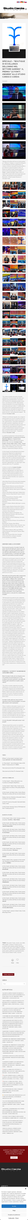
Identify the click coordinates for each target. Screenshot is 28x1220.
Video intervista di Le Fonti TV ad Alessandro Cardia (13, 768)
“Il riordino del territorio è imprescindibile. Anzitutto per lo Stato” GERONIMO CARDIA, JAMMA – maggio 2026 (14, 1040)
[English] (18, 2)
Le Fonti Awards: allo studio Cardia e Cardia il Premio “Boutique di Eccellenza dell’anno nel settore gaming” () (13, 831)
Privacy (17, 1218)
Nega (14, 1210)
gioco (11, 947)
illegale (23, 947)
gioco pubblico (17, 947)
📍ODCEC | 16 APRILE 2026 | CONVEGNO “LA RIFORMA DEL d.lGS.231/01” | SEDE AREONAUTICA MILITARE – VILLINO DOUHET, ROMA (13, 1071)
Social (7, 952)
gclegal (16, 946)
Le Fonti (4, 949)
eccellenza (5, 946)
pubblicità (12, 951)
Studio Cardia (13, 952)
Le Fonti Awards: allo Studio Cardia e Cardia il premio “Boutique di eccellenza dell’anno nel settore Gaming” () (13, 867)
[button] (25, 1188)
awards (17, 943)
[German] (22, 2)
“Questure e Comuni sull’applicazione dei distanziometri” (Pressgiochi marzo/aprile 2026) (13, 1057)
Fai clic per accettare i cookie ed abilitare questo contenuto (14, 92)
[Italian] (24, 2)
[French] (20, 2)
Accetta (14, 1206)
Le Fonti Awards (11, 949)
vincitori (19, 952)
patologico (22, 949)
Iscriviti (14, 1157)
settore (4, 952)
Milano (17, 949)
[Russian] (26, 2)
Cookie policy (11, 1218)
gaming (12, 946)
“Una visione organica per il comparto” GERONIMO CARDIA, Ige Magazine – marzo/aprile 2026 (12, 1090)
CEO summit (5, 944)
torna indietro (8, 974)
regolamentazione (19, 951)
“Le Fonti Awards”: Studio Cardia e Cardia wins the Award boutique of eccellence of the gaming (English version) (13, 787)
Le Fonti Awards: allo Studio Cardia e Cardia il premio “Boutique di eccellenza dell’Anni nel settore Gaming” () (13, 824)
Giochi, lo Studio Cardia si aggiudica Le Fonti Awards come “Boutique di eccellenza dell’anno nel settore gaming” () (13, 861)
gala (9, 946)
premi (3, 951)
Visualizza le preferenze (14, 1214)
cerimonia (11, 944)
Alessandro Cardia (10, 943)
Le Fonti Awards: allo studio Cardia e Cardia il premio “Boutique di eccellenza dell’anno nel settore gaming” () (13, 843)
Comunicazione (18, 944)
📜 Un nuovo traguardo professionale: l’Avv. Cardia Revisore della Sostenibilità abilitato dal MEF (14, 1096)
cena (21, 943)
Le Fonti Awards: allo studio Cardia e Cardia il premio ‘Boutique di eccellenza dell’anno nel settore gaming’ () (13, 855)
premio (7, 951)
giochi (7, 947)
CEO (23, 943)
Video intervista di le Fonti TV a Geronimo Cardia (12, 771)
